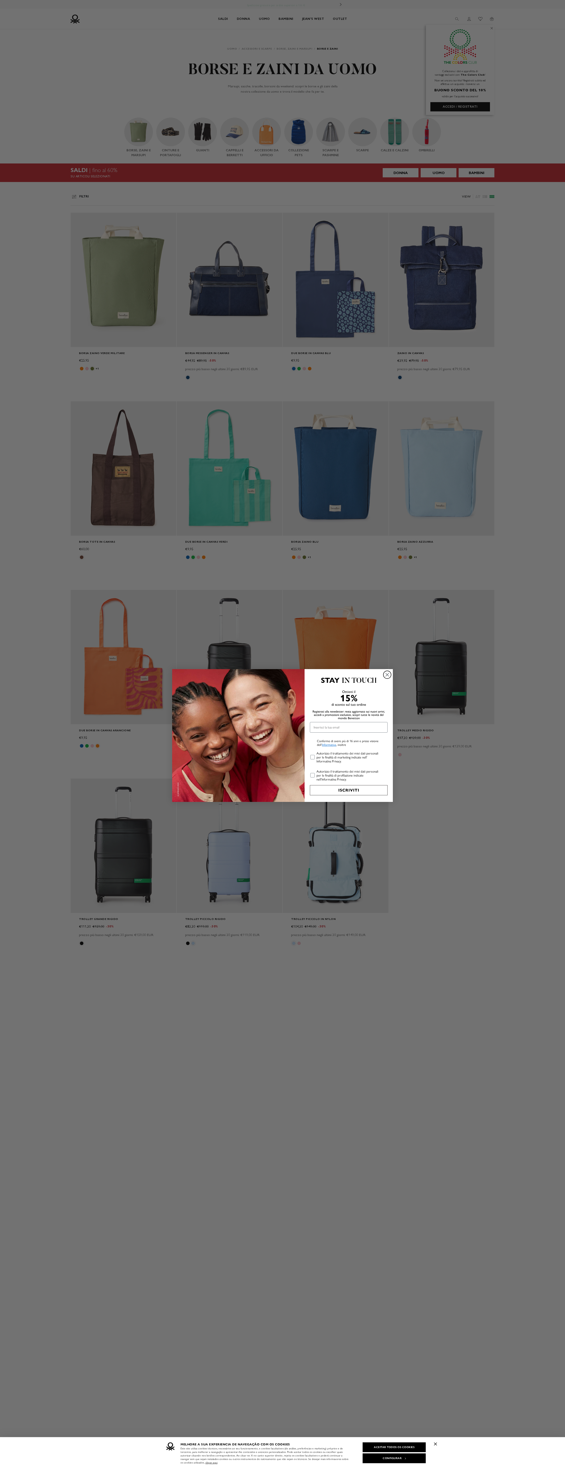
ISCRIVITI (348, 790)
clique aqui (211, 1462)
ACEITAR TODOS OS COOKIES (394, 1447)
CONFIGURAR (392, 1458)
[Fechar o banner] (435, 1443)
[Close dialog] (387, 675)
